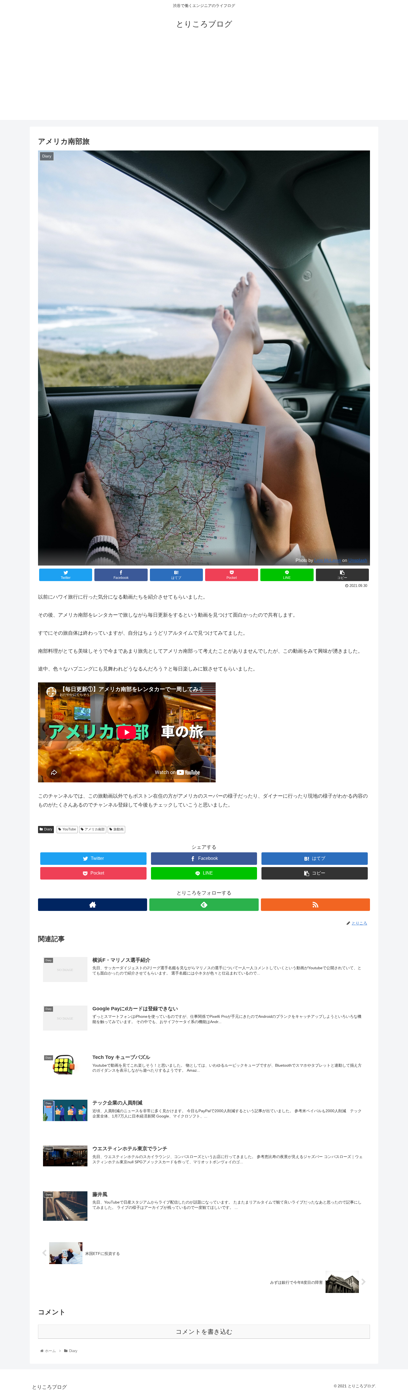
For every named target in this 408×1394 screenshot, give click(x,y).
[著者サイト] (92, 904)
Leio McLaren (327, 560)
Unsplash (357, 560)
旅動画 (119, 829)
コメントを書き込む (204, 1331)
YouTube (69, 829)
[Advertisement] (204, 81)
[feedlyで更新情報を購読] (203, 904)
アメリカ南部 (95, 829)
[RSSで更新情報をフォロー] (315, 904)
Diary (48, 829)
